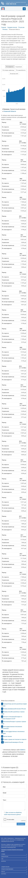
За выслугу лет (14, 73)
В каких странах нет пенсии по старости (14, 739)
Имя (4, 787)
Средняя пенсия (12, 27)
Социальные (18, 66)
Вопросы (3, 861)
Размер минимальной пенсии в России (14, 709)
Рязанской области (10, 111)
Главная (3, 27)
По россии (21, 27)
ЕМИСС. (23, 750)
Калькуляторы (4, 856)
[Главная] (5, 8)
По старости (9, 66)
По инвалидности (21, 70)
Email (4, 793)
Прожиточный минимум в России (12, 742)
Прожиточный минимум (7, 869)
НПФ (2, 858)
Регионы (5, 29)
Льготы (3, 871)
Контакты (3, 873)
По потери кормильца (8, 70)
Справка (3, 854)
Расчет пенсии (7, 736)
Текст (4, 800)
